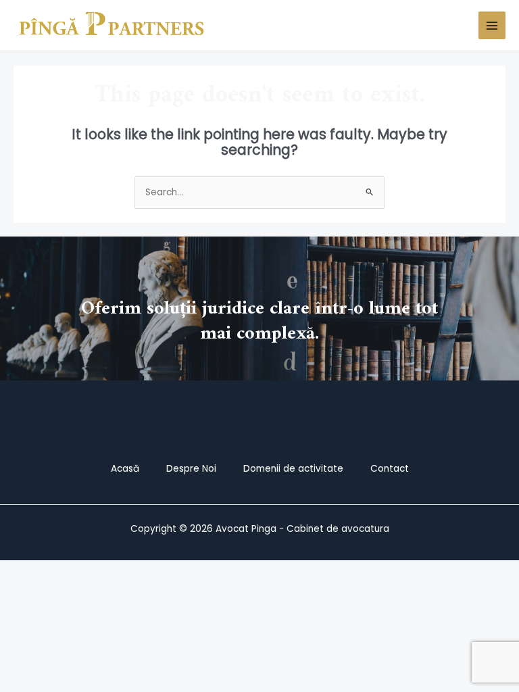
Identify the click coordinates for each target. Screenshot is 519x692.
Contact (389, 468)
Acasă (125, 468)
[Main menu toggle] (492, 25)
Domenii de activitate (293, 468)
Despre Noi (191, 468)
